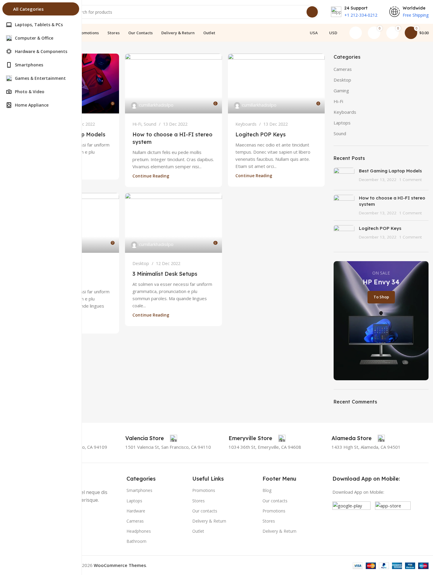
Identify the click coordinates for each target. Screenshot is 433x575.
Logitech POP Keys (260, 134)
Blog (266, 490)
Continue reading (150, 176)
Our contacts (204, 511)
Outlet (198, 531)
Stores (198, 501)
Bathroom (136, 541)
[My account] (355, 33)
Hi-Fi (136, 124)
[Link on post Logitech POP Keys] (276, 83)
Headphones (138, 531)
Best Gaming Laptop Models (390, 171)
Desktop (140, 263)
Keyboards (246, 124)
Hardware (135, 511)
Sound (150, 124)
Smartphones (139, 490)
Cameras (343, 69)
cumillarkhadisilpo (156, 105)
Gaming (341, 91)
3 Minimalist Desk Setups (164, 273)
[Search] (312, 12)
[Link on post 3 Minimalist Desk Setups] (173, 223)
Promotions (203, 490)
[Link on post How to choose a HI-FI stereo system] (173, 83)
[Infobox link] (151, 438)
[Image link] (351, 520)
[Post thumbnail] (344, 177)
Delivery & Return (209, 521)
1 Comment (410, 179)
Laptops (342, 123)
